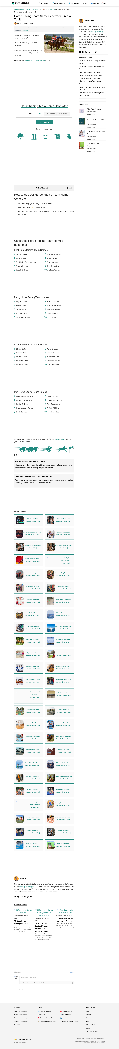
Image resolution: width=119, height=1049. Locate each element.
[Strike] (28, 983)
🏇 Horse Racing (49, 9)
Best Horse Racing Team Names (90, 72)
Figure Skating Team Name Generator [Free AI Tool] (66, 560)
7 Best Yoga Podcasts (94, 109)
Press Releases (90, 1025)
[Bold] (21, 983)
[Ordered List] (30, 983)
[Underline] (26, 983)
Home (16, 9)
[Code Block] (37, 983)
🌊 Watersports (74, 3)
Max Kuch (24, 878)
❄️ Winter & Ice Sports (44, 1011)
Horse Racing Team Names (35, 60)
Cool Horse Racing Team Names (90, 78)
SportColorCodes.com (92, 1031)
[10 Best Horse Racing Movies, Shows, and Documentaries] (44, 915)
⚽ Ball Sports (43, 3)
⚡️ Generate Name (44, 122)
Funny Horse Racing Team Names (91, 75)
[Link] (39, 983)
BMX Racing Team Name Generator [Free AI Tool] (35, 804)
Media (87, 1021)
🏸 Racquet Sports (58, 3)
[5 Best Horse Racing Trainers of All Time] (65, 913)
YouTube (16, 1014)
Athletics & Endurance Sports (30, 9)
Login (72, 972)
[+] (44, 982)
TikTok (16, 1025)
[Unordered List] (32, 983)
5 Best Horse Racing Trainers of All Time (64, 919)
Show (69, 188)
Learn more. (25, 30)
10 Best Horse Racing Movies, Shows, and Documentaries (41, 927)
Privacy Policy (101, 1038)
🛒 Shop (103, 3)
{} (41, 982)
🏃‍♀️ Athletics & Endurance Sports (69, 1021)
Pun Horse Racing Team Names (90, 81)
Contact (88, 1018)
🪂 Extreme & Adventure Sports (47, 1021)
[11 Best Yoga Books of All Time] (82, 146)
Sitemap (88, 1028)
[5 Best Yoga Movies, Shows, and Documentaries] (82, 121)
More (85, 3)
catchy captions (59, 439)
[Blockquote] (35, 983)
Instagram (17, 1021)
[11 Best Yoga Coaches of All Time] (82, 133)
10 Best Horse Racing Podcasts (21, 922)
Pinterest (16, 1018)
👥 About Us (95, 3)
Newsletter (17, 1011)
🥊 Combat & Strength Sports (46, 1018)
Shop (87, 1011)
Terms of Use (80, 1038)
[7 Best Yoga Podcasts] (82, 111)
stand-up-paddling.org (26, 887)
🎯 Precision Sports (66, 1011)
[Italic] (23, 983)
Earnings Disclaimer (90, 1038)
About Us (88, 1014)
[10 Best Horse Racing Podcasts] (23, 913)
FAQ (80, 84)
